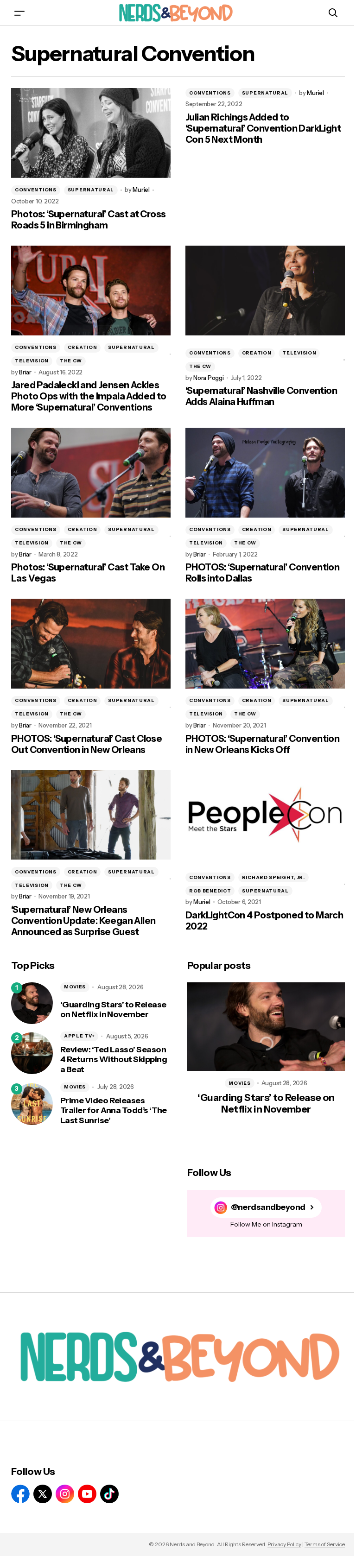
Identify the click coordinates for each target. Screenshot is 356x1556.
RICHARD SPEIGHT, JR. (273, 877)
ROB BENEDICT (210, 891)
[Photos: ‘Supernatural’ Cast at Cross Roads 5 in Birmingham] (91, 133)
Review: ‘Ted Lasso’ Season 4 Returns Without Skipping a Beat (113, 1060)
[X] (42, 1494)
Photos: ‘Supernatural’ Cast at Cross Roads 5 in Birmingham (88, 220)
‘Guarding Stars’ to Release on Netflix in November (113, 1010)
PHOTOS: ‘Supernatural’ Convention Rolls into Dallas (262, 573)
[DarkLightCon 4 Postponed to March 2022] (265, 815)
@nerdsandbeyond (268, 1207)
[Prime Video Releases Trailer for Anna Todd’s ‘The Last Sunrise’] (32, 1104)
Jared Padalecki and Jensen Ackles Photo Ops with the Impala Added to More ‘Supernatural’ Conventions (88, 396)
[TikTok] (109, 1494)
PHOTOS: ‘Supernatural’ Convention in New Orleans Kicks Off (262, 744)
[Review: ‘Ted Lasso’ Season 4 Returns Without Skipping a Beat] (32, 1053)
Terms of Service (325, 1544)
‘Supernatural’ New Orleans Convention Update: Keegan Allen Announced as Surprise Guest (83, 920)
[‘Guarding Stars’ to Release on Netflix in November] (32, 1003)
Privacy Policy (284, 1544)
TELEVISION (32, 361)
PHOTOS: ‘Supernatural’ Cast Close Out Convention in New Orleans (86, 744)
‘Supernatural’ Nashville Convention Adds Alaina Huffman (261, 396)
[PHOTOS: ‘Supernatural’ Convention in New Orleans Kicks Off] (265, 644)
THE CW (71, 361)
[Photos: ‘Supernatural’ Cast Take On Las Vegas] (91, 473)
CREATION (82, 347)
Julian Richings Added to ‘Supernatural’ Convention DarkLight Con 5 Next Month (263, 128)
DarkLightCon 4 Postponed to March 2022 (264, 921)
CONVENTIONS (36, 190)
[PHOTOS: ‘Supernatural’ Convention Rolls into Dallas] (265, 473)
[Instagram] (65, 1494)
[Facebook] (20, 1494)
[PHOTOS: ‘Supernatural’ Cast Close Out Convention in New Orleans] (91, 644)
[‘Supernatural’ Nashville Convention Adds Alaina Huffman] (265, 290)
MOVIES (75, 987)
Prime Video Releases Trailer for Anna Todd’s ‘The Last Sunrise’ (113, 1111)
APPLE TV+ (79, 1036)
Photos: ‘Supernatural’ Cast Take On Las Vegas (88, 573)
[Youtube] (87, 1494)
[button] (19, 12)
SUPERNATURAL (91, 190)
